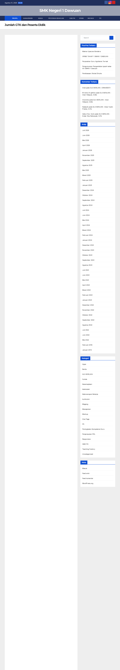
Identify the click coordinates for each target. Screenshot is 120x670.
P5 (100, 18)
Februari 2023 (87, 295)
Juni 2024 (86, 215)
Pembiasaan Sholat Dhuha (92, 73)
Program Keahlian (56, 18)
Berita (84, 369)
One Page (85, 419)
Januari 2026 (87, 150)
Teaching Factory (88, 449)
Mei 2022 (85, 340)
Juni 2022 (86, 335)
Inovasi (91, 18)
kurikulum (86, 399)
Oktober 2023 (87, 255)
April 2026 (86, 145)
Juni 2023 (86, 275)
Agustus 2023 (87, 265)
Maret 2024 (86, 230)
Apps (84, 364)
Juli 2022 (85, 330)
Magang (85, 404)
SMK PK (72, 18)
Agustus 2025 (87, 165)
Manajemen (28, 18)
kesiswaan (86, 389)
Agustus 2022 (87, 325)
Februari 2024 (87, 235)
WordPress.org (87, 483)
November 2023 (88, 250)
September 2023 (88, 260)
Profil (15, 18)
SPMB (81, 18)
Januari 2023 (87, 300)
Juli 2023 (85, 270)
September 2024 (88, 200)
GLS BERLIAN (87, 374)
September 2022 (88, 320)
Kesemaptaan (87, 384)
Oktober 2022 (87, 315)
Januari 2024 (87, 240)
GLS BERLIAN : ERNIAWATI (100, 88)
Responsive (86, 439)
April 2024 (86, 225)
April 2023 (86, 285)
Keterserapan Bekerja (90, 394)
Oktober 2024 (87, 195)
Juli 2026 (85, 130)
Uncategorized (87, 454)
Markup (85, 414)
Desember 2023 (88, 245)
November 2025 (88, 155)
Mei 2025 (85, 170)
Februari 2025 (87, 180)
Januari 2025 (87, 185)
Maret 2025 (86, 175)
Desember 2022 (88, 305)
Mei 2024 (85, 220)
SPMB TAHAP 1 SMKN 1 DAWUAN (95, 56)
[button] (114, 18)
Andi (84, 88)
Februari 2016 (87, 345)
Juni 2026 (86, 135)
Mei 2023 (85, 280)
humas (84, 379)
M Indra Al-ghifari (88, 93)
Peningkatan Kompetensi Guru (93, 429)
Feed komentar (87, 478)
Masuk (84, 468)
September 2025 (88, 160)
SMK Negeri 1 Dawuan (60, 10)
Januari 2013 (87, 350)
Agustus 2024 (87, 205)
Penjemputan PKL (88, 434)
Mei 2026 (85, 140)
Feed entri (86, 473)
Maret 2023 (86, 290)
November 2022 (88, 310)
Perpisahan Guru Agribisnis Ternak (95, 61)
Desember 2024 (88, 190)
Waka (40, 18)
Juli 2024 (85, 210)
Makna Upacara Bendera (91, 51)
